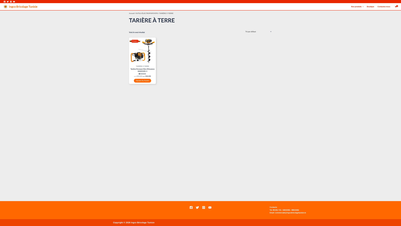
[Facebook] (5, 2)
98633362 (295, 210)
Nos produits (356, 7)
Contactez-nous (384, 7)
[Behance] (209, 207)
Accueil (131, 13)
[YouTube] (14, 2)
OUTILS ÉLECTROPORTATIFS (147, 13)
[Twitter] (8, 2)
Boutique (370, 7)
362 (288, 210)
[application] (363, 7)
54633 (285, 210)
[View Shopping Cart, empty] (395, 7)
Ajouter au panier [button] (142, 81)
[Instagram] (11, 2)
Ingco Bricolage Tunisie (23, 6)
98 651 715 (277, 210)
